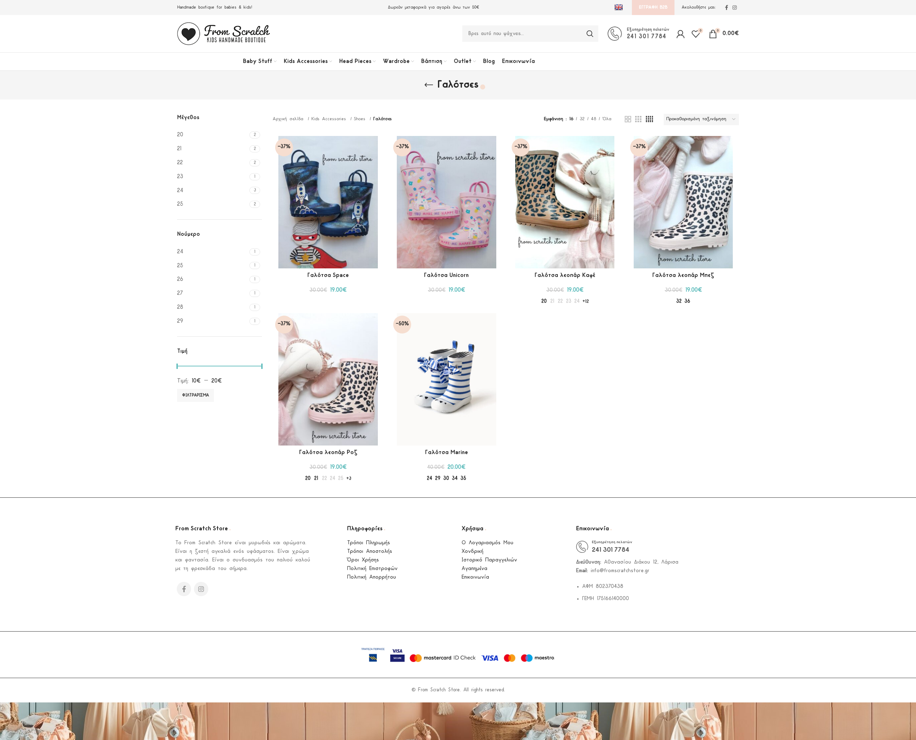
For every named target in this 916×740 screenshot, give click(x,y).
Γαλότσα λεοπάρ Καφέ (565, 275)
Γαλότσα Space (328, 275)
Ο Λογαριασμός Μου (487, 543)
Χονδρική (472, 551)
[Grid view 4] (649, 119)
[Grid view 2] (628, 119)
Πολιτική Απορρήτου (371, 577)
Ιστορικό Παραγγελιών (489, 560)
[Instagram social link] (734, 7)
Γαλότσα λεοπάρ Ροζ (328, 452)
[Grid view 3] (638, 119)
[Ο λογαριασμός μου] (680, 33)
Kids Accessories (330, 119)
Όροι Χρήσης (363, 560)
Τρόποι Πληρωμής (368, 543)
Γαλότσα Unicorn (446, 275)
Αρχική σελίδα (289, 119)
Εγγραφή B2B (653, 7)
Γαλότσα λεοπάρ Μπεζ (683, 275)
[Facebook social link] (726, 7)
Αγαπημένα (474, 568)
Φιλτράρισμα (195, 395)
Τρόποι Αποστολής (369, 551)
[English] (619, 7)
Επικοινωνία (475, 577)
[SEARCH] (590, 33)
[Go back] (429, 85)
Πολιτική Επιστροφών (372, 568)
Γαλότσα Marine (446, 452)
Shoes (361, 119)
